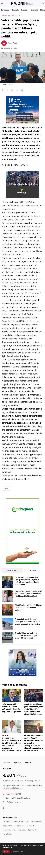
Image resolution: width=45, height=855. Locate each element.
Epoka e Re (32, 829)
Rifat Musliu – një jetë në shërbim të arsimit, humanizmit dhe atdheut (28, 607)
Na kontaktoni (17, 780)
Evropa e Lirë (19, 825)
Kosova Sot (21, 829)
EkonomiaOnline (9, 829)
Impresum (6, 780)
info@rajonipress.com (14, 802)
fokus (6, 488)
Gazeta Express (17, 821)
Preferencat (16, 851)
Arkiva (37, 780)
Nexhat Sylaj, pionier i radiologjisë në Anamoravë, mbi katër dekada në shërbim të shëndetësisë (28, 593)
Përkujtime (7, 768)
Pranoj (6, 851)
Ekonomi (34, 9)
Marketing (29, 780)
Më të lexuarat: (12, 570)
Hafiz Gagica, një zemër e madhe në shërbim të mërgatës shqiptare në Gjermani (11, 708)
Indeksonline (7, 825)
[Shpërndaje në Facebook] (2, 90)
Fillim (4, 15)
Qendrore (25, 9)
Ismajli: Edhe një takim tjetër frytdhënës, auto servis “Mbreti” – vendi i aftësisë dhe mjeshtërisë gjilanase (33, 709)
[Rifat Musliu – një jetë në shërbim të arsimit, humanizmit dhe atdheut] (7, 610)
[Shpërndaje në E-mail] (17, 90)
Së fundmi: (32, 570)
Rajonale (15, 9)
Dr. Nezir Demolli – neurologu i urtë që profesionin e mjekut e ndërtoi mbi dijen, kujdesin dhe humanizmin (27, 581)
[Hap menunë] (2, 3)
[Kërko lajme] (43, 3)
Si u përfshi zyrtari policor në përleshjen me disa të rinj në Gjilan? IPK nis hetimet (26, 635)
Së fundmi (5, 9)
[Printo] (22, 90)
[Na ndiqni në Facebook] (4, 808)
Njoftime (17, 762)
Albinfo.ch (30, 825)
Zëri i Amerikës (36, 821)
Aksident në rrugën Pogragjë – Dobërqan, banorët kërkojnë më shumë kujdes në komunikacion (27, 621)
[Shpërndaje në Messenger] (12, 90)
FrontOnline (7, 834)
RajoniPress (12, 43)
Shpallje (28, 762)
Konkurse (6, 762)
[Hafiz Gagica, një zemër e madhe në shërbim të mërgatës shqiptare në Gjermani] (11, 695)
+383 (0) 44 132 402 (13, 794)
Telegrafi (6, 821)
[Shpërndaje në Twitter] (7, 90)
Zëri (26, 821)
